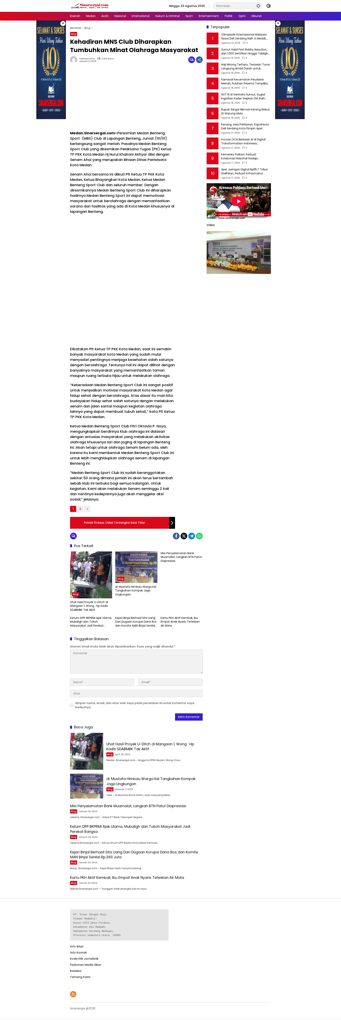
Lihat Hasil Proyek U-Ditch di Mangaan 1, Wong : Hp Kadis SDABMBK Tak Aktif (89, 606)
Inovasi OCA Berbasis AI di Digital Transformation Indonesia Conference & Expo (243, 142)
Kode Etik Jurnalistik (84, 959)
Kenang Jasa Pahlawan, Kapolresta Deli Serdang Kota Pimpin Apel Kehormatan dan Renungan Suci (245, 127)
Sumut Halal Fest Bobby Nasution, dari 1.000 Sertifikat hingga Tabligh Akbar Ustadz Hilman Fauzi (244, 52)
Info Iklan (76, 946)
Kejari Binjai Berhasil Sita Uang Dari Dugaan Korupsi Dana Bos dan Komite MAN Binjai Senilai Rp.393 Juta (135, 622)
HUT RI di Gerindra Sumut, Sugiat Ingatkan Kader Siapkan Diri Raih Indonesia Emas (243, 97)
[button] (258, 6)
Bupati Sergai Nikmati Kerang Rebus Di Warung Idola (245, 112)
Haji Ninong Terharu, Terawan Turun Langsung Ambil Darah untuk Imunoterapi (245, 67)
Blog (73, 33)
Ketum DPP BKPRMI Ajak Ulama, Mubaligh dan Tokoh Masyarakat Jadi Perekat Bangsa (91, 622)
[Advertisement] (122, 98)
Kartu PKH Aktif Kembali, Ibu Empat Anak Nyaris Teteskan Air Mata (180, 622)
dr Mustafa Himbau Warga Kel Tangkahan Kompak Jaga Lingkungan (135, 590)
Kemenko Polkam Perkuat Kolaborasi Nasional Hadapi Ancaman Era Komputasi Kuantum (245, 157)
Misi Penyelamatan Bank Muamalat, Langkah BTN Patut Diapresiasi (181, 557)
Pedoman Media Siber (85, 965)
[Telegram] (191, 536)
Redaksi (75, 971)
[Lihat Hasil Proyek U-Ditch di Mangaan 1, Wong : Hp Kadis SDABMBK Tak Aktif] (91, 574)
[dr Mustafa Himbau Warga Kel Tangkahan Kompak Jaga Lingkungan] (136, 567)
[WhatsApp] (199, 536)
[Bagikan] (199, 59)
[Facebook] (176, 536)
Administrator (87, 59)
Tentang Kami (80, 977)
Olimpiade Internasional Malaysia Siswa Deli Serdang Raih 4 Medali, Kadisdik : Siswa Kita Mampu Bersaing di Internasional (244, 37)
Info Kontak (78, 953)
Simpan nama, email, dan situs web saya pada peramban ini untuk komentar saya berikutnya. (134, 705)
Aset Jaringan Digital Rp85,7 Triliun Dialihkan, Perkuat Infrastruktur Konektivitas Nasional (244, 172)
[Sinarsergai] (90, 6)
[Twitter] (184, 536)
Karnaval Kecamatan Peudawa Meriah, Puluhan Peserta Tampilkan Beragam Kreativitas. (245, 82)
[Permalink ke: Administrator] (74, 59)
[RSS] (73, 994)
